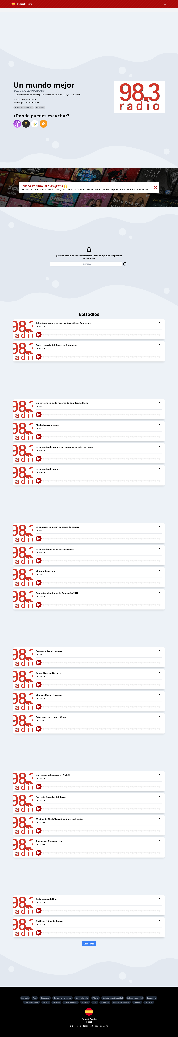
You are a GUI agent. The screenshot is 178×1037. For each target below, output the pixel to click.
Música (95, 998)
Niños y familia (82, 998)
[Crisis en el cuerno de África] (23, 723)
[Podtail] (26, 123)
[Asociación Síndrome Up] (23, 847)
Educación (45, 998)
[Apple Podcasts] (17, 123)
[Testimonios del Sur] (23, 905)
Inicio (72, 1026)
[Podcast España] (89, 1012)
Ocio (95, 1002)
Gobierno (40, 107)
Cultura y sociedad (135, 998)
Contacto (104, 1026)
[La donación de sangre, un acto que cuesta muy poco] (23, 453)
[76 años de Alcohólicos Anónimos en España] (23, 825)
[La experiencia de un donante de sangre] (23, 533)
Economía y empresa (23, 107)
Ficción (46, 1002)
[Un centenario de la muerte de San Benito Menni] (23, 409)
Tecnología (151, 998)
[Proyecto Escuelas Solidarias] (23, 803)
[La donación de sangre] (23, 475)
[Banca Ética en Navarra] (23, 679)
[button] (165, 3)
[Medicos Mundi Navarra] (23, 701)
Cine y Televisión (31, 1002)
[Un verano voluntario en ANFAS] (23, 781)
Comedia (25, 998)
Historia (56, 1002)
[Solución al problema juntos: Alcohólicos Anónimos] (23, 329)
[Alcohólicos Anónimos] (23, 431)
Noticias (85, 1002)
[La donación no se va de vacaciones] (23, 555)
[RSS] (43, 123)
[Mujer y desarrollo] (23, 577)
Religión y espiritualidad (113, 998)
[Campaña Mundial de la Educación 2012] (23, 599)
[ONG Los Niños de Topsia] (23, 927)
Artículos (94, 1026)
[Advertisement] (89, 29)
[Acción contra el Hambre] (23, 657)
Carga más (89, 943)
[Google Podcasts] (34, 123)
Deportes (148, 1002)
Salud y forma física (121, 1002)
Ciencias (137, 1002)
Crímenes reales (70, 1002)
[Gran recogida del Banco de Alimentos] (23, 351)
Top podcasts (82, 1026)
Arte (35, 998)
